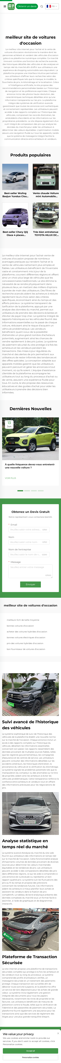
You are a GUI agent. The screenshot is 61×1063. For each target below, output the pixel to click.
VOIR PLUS (10, 478)
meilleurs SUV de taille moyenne (23, 620)
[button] (20, 490)
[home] (11, 6)
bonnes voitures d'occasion (20, 626)
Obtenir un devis (26, 6)
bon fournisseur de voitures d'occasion (26, 649)
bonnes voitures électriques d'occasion (26, 637)
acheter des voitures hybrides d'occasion (27, 631)
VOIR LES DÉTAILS (15, 177)
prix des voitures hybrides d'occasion (25, 643)
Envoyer (30, 584)
